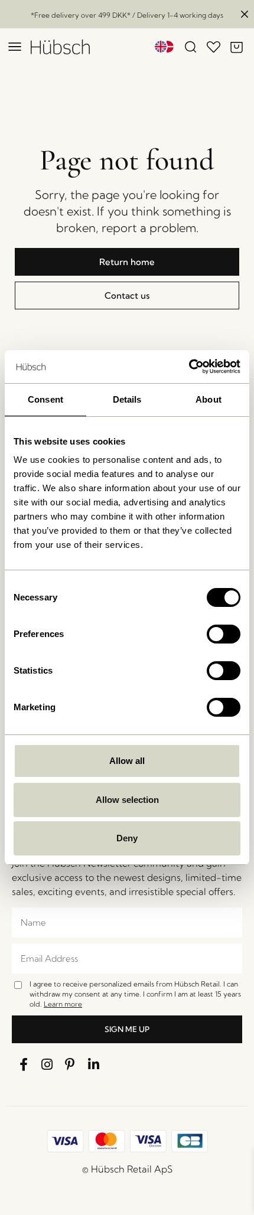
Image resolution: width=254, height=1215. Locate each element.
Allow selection (127, 800)
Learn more (63, 1004)
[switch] (223, 634)
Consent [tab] (45, 399)
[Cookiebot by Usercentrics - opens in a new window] (188, 366)
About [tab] (209, 399)
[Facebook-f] (23, 1064)
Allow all (127, 761)
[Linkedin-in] (94, 1064)
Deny (127, 838)
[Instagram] (47, 1064)
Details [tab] (127, 399)
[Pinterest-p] (70, 1064)
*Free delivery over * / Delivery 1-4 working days (127, 15)
